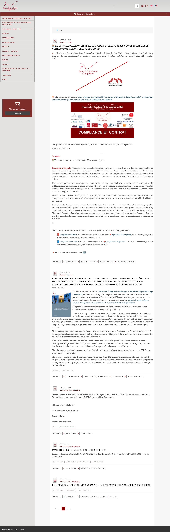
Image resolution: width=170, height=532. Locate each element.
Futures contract (106, 261)
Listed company (86, 433)
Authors (5, 64)
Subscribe (17, 113)
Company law (71, 261)
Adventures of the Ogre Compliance (17, 18)
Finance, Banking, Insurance (63, 427)
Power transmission (135, 376)
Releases (5, 47)
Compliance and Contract (69, 242)
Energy (56, 370)
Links (4, 79)
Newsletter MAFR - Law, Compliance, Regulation (16, 23)
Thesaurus (6, 75)
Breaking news (8, 38)
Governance (103, 376)
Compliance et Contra (68, 235)
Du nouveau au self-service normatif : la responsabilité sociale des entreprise (101, 485)
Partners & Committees (11, 29)
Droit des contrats (88, 261)
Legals (22, 529)
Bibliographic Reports (11, 55)
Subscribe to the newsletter (86, 14)
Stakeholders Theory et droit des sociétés (79, 450)
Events (5, 60)
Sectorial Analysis (10, 51)
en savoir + (57, 261)
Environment (58, 462)
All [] (60, 30)
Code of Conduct (72, 376)
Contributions (8, 42)
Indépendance (117, 376)
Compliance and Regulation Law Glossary (15, 70)
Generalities (68, 370)
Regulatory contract (126, 261)
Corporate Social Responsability (93, 468)
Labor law (113, 496)
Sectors (5, 33)
